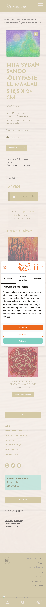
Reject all (23, 341)
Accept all (23, 327)
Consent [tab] (8, 278)
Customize (23, 334)
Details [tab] (37, 278)
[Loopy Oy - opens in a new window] (5, 267)
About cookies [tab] (23, 278)
